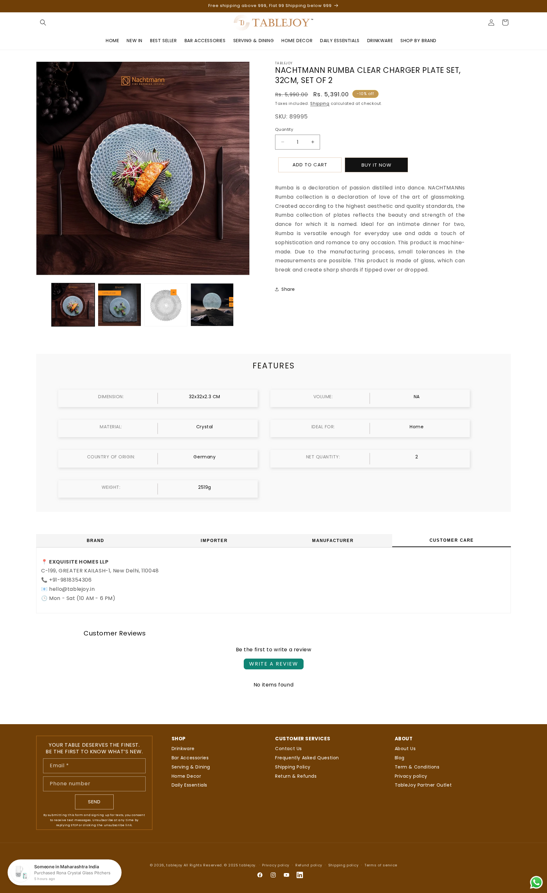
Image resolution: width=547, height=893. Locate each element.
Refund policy (308, 865)
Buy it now (377, 164)
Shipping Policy (293, 767)
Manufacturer (333, 540)
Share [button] (288, 289)
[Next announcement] (509, 6)
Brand (95, 540)
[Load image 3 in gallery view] (165, 304)
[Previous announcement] (38, 6)
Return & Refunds (296, 776)
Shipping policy (343, 865)
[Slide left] (43, 305)
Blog (400, 758)
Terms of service (380, 865)
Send (94, 801)
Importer (214, 540)
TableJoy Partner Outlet (423, 785)
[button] (43, 22)
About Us (405, 748)
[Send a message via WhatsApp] (536, 882)
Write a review (273, 663)
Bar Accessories (190, 758)
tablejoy (174, 865)
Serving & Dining (191, 767)
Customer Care (452, 540)
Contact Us (288, 748)
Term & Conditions (417, 767)
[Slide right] (243, 305)
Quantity (284, 129)
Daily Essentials (190, 785)
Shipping (320, 103)
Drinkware (183, 748)
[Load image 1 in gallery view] (73, 304)
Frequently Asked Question (307, 758)
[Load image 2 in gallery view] (119, 304)
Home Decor (186, 776)
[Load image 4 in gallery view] (212, 304)
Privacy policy (411, 776)
